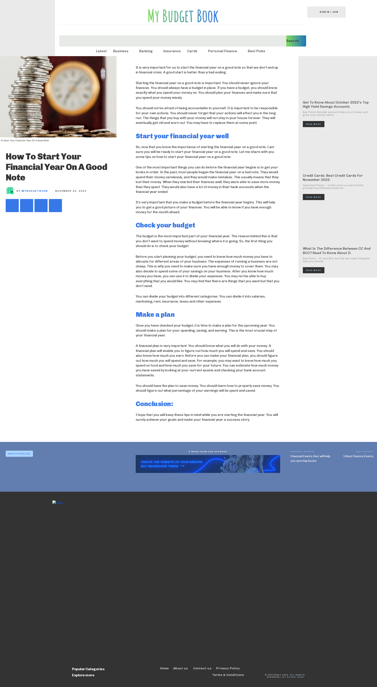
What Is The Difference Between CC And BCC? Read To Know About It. (336, 250)
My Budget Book (293, 677)
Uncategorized (19, 453)
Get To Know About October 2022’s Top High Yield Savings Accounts (336, 104)
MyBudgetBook (35, 191)
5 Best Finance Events (358, 456)
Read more (313, 124)
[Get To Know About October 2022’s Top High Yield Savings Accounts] (338, 78)
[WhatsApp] (55, 205)
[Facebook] (12, 205)
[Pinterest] (41, 205)
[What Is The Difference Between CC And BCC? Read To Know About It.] (338, 224)
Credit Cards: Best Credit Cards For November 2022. (333, 177)
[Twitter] (26, 205)
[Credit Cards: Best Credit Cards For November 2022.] (338, 151)
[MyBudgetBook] (11, 191)
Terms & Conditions (228, 675)
